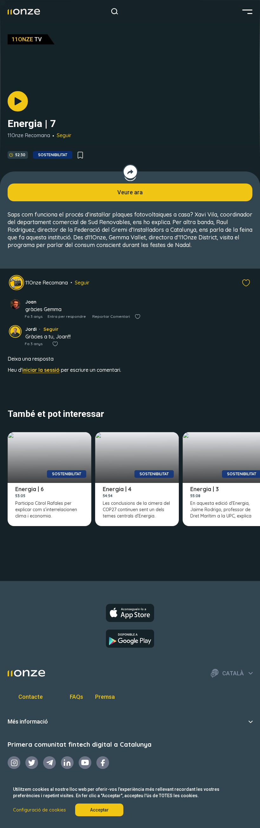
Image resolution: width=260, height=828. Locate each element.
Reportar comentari (111, 316)
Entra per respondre (67, 316)
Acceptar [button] (99, 809)
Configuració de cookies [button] (39, 810)
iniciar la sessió (41, 370)
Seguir (64, 135)
